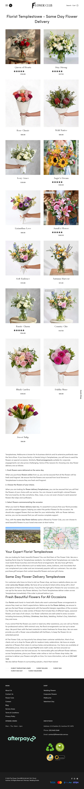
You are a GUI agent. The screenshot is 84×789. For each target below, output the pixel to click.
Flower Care (9, 698)
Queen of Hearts (23, 68)
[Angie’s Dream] (61, 157)
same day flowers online (20, 585)
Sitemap (26, 780)
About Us (8, 690)
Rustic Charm (23, 327)
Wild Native (61, 131)
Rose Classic (23, 131)
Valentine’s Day (49, 701)
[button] (19, 71)
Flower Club (16, 778)
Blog (7, 705)
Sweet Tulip (23, 437)
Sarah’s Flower (61, 229)
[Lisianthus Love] (22, 207)
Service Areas (10, 709)
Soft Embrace (23, 279)
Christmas (35, 616)
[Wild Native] (61, 103)
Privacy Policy (10, 716)
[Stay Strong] (61, 46)
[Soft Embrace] (22, 258)
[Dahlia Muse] (61, 362)
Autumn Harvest (61, 279)
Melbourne (47, 698)
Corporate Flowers (50, 694)
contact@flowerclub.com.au (58, 734)
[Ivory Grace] (22, 157)
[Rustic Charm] (22, 305)
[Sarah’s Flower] (61, 207)
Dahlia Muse (61, 390)
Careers (8, 701)
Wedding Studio (34, 780)
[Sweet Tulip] (22, 416)
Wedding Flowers (50, 690)
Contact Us (9, 694)
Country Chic (61, 327)
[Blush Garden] (22, 362)
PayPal (37, 647)
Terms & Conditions (12, 712)
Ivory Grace (23, 178)
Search (68, 5)
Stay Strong (61, 68)
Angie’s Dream (61, 178)
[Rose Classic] (22, 103)
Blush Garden (23, 390)
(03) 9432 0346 (54, 730)
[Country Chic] (61, 305)
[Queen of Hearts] (22, 46)
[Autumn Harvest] (61, 258)
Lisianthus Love (23, 229)
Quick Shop (81, 394)
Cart (75, 5)
